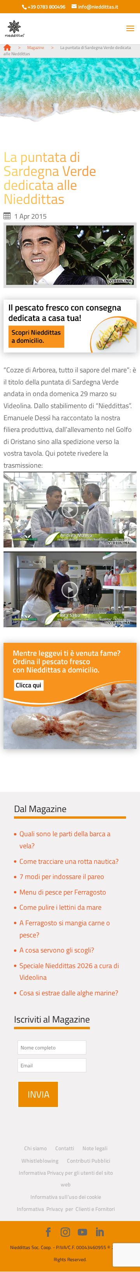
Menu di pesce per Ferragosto (62, 892)
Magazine (35, 47)
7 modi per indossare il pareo (61, 876)
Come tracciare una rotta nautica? (69, 861)
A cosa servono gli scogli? (56, 950)
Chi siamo (35, 1148)
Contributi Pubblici (88, 1160)
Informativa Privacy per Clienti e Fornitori (66, 1209)
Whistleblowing (39, 1160)
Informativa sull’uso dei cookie (65, 1197)
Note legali (94, 1148)
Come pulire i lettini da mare (60, 907)
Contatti (64, 1148)
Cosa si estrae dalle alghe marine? (68, 993)
